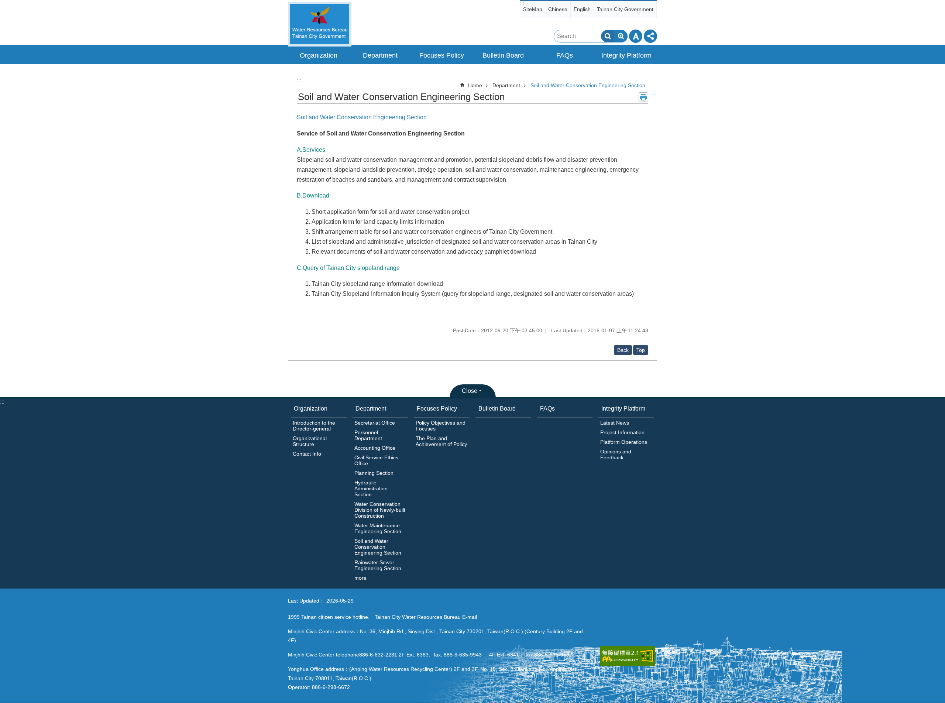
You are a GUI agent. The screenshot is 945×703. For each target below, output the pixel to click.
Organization (310, 408)
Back (623, 350)
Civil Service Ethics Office (376, 460)
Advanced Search (621, 36)
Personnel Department (368, 435)
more (360, 578)
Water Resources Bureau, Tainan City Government (319, 24)
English (582, 9)
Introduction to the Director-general (314, 426)
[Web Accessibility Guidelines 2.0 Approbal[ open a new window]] (627, 656)
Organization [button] (318, 55)
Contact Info (307, 454)
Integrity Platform (623, 408)
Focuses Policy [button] (441, 55)
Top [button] (640, 350)
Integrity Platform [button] (626, 55)
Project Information (622, 432)
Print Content (643, 97)
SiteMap (532, 9)
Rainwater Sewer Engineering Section (377, 565)
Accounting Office (374, 448)
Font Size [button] (635, 36)
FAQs (564, 55)
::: (522, 3)
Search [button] (607, 36)
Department (506, 85)
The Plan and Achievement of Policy (441, 441)
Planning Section (374, 473)
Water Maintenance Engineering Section (377, 528)
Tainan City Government (625, 9)
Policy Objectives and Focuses (440, 426)
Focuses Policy (437, 408)
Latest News (614, 423)
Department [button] (380, 55)
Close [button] (469, 391)
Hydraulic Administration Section (371, 488)
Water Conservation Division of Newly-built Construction (379, 510)
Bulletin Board (503, 55)
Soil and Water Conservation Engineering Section (587, 85)
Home (475, 85)
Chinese (557, 9)
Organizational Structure (310, 441)
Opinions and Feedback (615, 454)
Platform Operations (623, 442)
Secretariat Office (374, 423)
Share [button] (650, 36)
